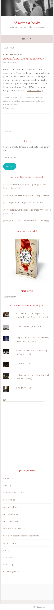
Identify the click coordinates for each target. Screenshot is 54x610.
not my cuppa (9, 543)
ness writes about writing (14, 528)
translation (15, 104)
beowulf (13, 97)
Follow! (9, 166)
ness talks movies (11, 521)
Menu (29, 38)
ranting (24, 101)
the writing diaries (11, 571)
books (20, 97)
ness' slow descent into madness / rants (21, 535)
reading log (8, 564)
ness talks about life (12, 507)
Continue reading (35, 90)
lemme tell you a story (13, 492)
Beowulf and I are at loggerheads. (23, 58)
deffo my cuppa (10, 485)
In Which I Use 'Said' (24, 387)
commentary (37, 97)
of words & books (27, 23)
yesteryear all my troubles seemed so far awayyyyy (26, 220)
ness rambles (9, 499)
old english (15, 101)
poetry (6, 550)
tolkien (6, 104)
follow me (27, 141)
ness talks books (12, 54)
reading (31, 101)
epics (5, 101)
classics (28, 97)
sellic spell (40, 101)
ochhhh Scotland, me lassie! (28, 326)
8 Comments (8, 108)
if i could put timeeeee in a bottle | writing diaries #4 (26, 195)
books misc (8, 478)
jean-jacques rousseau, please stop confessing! (24, 202)
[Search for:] (27, 130)
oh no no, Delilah (23, 363)
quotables (7, 557)
